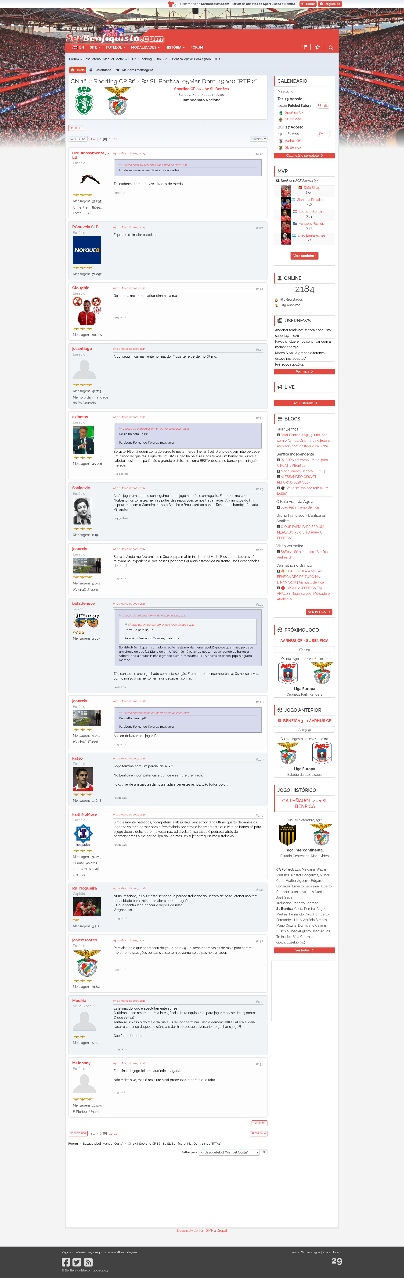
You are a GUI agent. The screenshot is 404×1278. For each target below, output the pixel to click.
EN (81, 47)
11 (115, 139)
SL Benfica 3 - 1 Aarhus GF (304, 720)
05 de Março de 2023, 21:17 (129, 940)
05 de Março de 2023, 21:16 (129, 603)
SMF (209, 1230)
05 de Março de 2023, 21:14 (129, 488)
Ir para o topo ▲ (332, 1252)
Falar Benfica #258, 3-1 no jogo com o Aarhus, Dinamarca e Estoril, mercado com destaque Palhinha (303, 440)
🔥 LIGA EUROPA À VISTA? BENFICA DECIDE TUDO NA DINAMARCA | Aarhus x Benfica (300, 576)
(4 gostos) (120, 687)
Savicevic (81, 487)
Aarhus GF (293, 140)
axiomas (80, 416)
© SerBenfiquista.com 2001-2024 (85, 1270)
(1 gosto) (120, 1092)
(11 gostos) (121, 797)
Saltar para (189, 1152)
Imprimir (76, 127)
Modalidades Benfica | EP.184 (303, 471)
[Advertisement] (218, 36)
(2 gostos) (120, 578)
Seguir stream (302, 403)
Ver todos (302, 950)
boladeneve (83, 603)
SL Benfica (293, 119)
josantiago (82, 348)
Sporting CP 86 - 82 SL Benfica (201, 89)
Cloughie (80, 287)
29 (336, 1260)
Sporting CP (294, 112)
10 (111, 139)
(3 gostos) (120, 969)
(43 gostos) (121, 518)
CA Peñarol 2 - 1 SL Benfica (305, 803)
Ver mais (302, 371)
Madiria (79, 1000)
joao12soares (84, 940)
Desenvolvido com (191, 1230)
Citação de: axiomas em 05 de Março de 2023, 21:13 (154, 615)
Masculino (285, 91)
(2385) (306, 730)
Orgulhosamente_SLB (90, 155)
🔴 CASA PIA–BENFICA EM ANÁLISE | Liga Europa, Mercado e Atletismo (303, 593)
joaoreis (79, 548)
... (94, 139)
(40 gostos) (121, 473)
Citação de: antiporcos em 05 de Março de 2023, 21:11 (156, 428)
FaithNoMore (84, 814)
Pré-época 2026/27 (290, 364)
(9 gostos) (120, 192)
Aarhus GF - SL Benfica (304, 640)
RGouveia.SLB (85, 226)
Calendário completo (302, 155)
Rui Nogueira (84, 888)
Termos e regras (310, 1252)
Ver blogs (317, 612)
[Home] (114, 32)
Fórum (197, 47)
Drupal (222, 1230)
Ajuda (295, 1252)
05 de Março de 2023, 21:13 (129, 153)
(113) (306, 650)
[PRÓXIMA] (249, 139)
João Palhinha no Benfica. (300, 507)
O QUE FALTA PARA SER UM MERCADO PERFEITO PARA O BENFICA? (300, 532)
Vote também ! (304, 256)
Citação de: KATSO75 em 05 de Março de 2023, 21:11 (155, 165)
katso (77, 758)
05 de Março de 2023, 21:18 (129, 1063)
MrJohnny (81, 1063)
